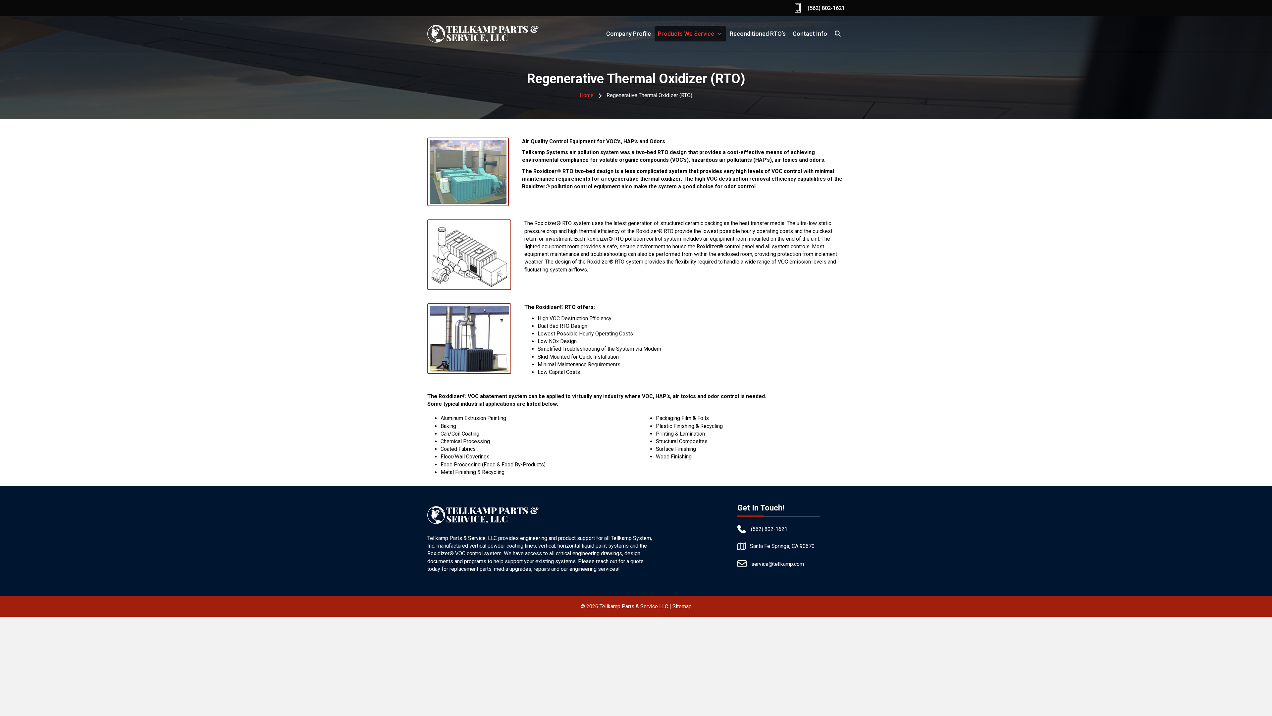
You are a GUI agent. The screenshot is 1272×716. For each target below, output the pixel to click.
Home (587, 95)
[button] (838, 33)
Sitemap (682, 606)
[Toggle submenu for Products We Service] (719, 33)
